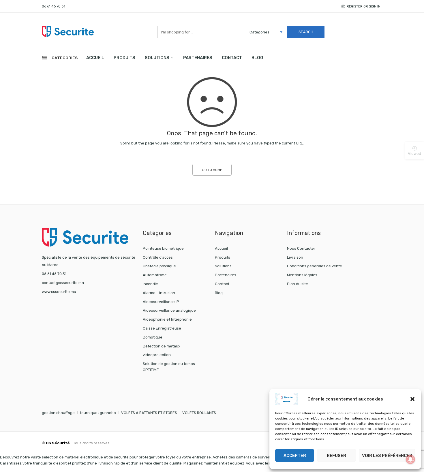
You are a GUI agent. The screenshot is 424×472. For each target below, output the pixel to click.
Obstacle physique (159, 266)
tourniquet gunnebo (98, 413)
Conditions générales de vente (314, 266)
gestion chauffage (58, 413)
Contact (232, 57)
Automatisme (155, 275)
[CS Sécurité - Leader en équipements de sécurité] (68, 31)
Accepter (295, 455)
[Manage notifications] (410, 459)
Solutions (157, 57)
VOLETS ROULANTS (199, 413)
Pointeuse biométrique (163, 248)
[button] (412, 399)
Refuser (336, 455)
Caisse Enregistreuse (162, 328)
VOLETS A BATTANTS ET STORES (149, 413)
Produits (124, 57)
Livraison (295, 257)
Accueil (95, 57)
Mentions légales (302, 275)
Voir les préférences (387, 455)
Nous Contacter (301, 248)
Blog (257, 57)
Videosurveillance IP (161, 302)
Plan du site (297, 284)
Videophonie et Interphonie (167, 319)
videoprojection (157, 355)
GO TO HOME (212, 170)
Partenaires (197, 57)
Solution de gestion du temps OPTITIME (169, 367)
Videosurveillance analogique (169, 310)
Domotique (152, 337)
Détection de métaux (161, 346)
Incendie (150, 284)
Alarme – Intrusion (159, 293)
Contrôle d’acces (158, 257)
